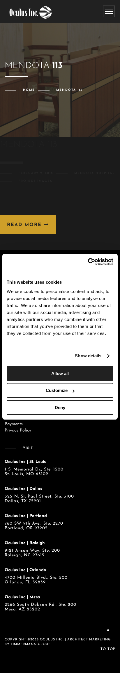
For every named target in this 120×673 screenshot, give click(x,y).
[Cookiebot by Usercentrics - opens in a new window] (87, 262)
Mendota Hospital (94, 173)
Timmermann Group (31, 644)
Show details (88, 355)
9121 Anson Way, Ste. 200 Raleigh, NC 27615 (32, 552)
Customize (57, 390)
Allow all (60, 373)
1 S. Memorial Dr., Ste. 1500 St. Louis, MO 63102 (34, 471)
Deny (60, 407)
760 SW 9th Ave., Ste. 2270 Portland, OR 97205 (34, 525)
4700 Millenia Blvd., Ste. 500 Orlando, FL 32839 (36, 580)
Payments (14, 424)
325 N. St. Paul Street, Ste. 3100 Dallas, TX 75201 (39, 498)
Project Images (35, 181)
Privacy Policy (18, 430)
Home (29, 90)
